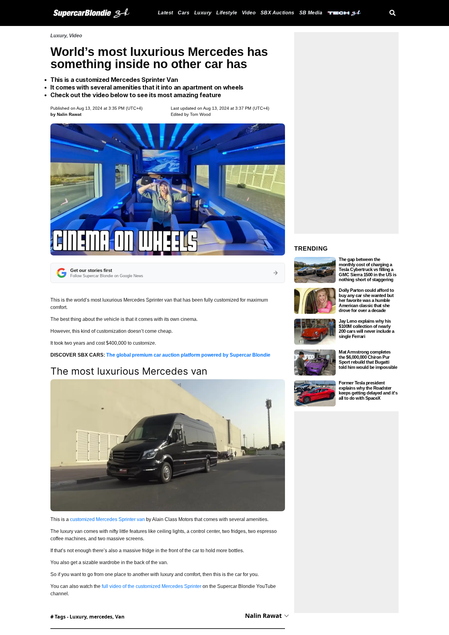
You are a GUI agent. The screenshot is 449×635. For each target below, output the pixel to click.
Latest (165, 12)
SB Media (310, 12)
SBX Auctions (277, 12)
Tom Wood (200, 114)
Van (120, 616)
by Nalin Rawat (66, 114)
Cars (183, 12)
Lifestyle (226, 12)
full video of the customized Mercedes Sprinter (151, 586)
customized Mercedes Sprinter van (107, 519)
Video (249, 12)
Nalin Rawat (263, 615)
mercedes (100, 616)
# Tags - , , (87, 616)
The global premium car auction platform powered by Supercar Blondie (188, 355)
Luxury (202, 12)
